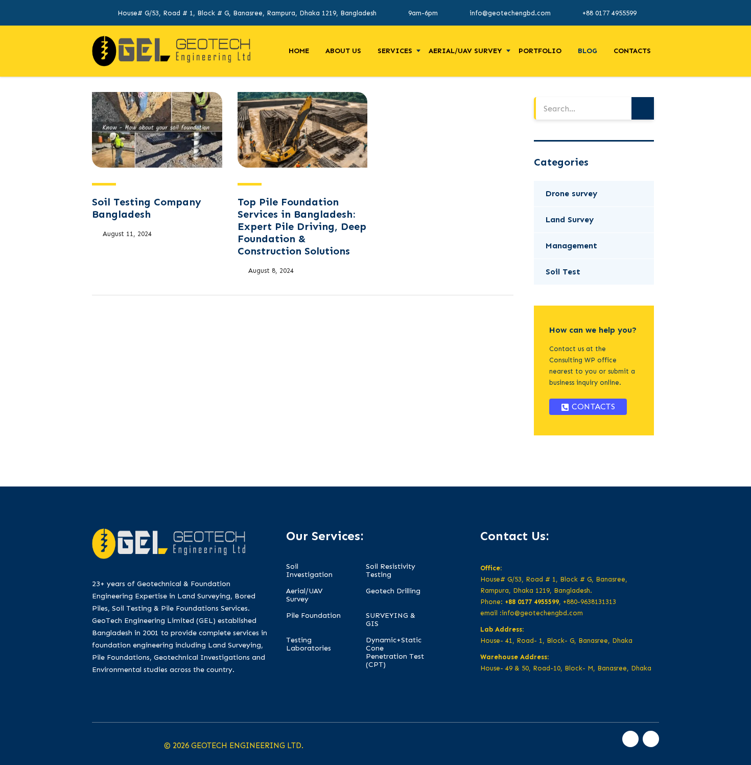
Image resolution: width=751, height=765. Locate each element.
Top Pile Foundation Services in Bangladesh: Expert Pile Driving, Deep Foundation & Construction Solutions (302, 226)
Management (571, 245)
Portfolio (540, 51)
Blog (587, 51)
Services (395, 51)
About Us (343, 51)
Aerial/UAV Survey (465, 51)
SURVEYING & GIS (390, 620)
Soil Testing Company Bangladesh (146, 208)
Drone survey (571, 193)
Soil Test (563, 271)
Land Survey (570, 219)
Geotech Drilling (393, 591)
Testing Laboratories (308, 644)
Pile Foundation (313, 616)
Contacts (632, 51)
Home (299, 51)
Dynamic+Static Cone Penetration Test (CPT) (395, 652)
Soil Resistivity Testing (390, 571)
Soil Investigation (309, 571)
